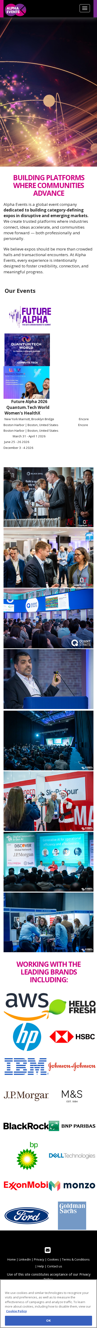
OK (48, 1320)
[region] (48, 1303)
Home (11, 1259)
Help (40, 1266)
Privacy (39, 1259)
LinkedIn (25, 1259)
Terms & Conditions (76, 1259)
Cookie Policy (16, 1311)
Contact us (54, 1266)
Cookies (53, 1259)
